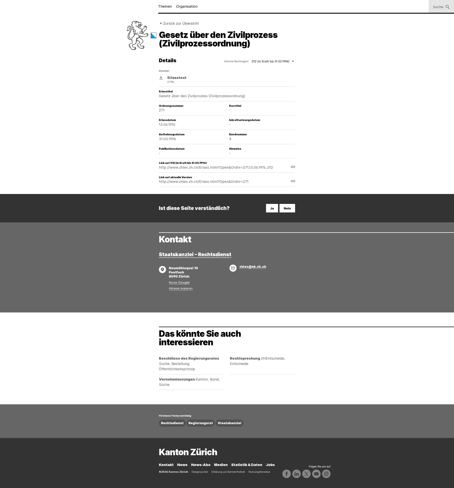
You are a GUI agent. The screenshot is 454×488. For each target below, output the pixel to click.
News (182, 465)
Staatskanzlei (229, 423)
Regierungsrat (201, 423)
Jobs (270, 465)
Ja (272, 208)
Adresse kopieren (181, 288)
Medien (221, 465)
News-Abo (201, 465)
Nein (287, 208)
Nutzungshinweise (259, 471)
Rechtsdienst (172, 423)
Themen (165, 6)
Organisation (187, 6)
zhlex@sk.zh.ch (252, 266)
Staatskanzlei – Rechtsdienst (195, 254)
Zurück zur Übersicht (181, 23)
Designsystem (200, 471)
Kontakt (166, 465)
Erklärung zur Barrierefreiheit (228, 471)
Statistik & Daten (246, 465)
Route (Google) (179, 282)
